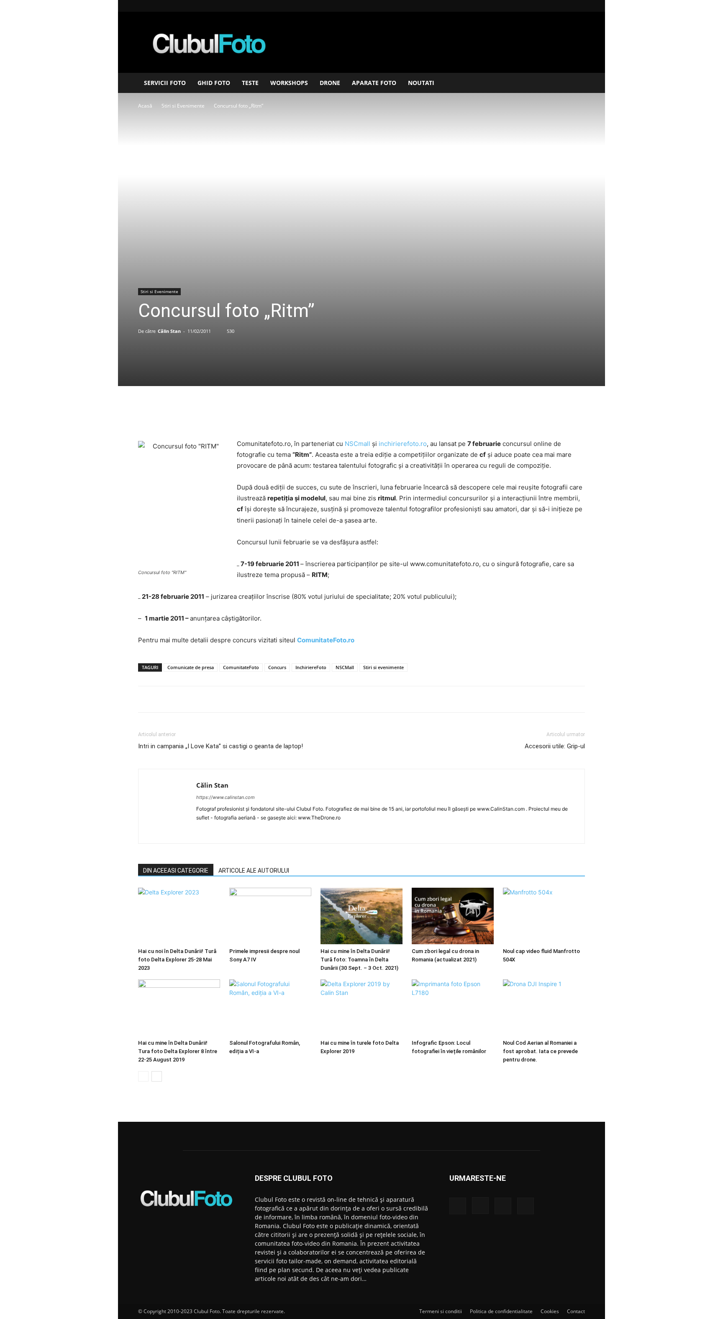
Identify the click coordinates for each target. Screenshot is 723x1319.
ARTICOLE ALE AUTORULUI (253, 870)
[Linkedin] (565, 6)
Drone (330, 83)
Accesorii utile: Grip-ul (555, 746)
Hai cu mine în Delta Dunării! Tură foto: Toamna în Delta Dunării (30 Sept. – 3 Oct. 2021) (359, 959)
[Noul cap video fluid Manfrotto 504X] (544, 916)
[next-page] (156, 1076)
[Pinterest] (361, 414)
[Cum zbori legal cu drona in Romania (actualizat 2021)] (453, 916)
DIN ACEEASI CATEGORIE (175, 870)
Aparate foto (374, 83)
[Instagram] (551, 6)
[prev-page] (143, 1076)
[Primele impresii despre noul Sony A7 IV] (270, 916)
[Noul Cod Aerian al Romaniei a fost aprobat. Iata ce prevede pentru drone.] (544, 1007)
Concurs (277, 667)
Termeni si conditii (440, 1311)
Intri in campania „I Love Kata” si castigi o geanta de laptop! (220, 746)
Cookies (550, 1311)
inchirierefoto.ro (403, 444)
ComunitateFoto (241, 667)
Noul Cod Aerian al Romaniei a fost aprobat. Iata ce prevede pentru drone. (540, 1051)
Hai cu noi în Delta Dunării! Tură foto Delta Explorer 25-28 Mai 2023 (177, 959)
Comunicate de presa (190, 667)
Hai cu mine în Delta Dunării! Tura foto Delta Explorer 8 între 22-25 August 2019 (177, 1051)
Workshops (289, 83)
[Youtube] (578, 6)
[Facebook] (537, 6)
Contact (576, 1311)
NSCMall (345, 667)
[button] (575, 84)
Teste (250, 83)
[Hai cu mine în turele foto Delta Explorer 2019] (361, 1007)
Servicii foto (165, 83)
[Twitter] (341, 414)
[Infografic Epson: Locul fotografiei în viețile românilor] (453, 1007)
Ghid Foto (213, 83)
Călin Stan (169, 331)
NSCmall (357, 444)
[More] (400, 414)
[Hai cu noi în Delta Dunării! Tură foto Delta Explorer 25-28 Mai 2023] (179, 916)
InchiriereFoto (310, 667)
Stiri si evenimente (383, 667)
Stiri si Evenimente (183, 105)
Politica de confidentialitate (501, 1311)
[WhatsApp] (380, 414)
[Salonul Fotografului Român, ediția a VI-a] (270, 1007)
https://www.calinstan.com (225, 797)
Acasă (145, 105)
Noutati (421, 83)
